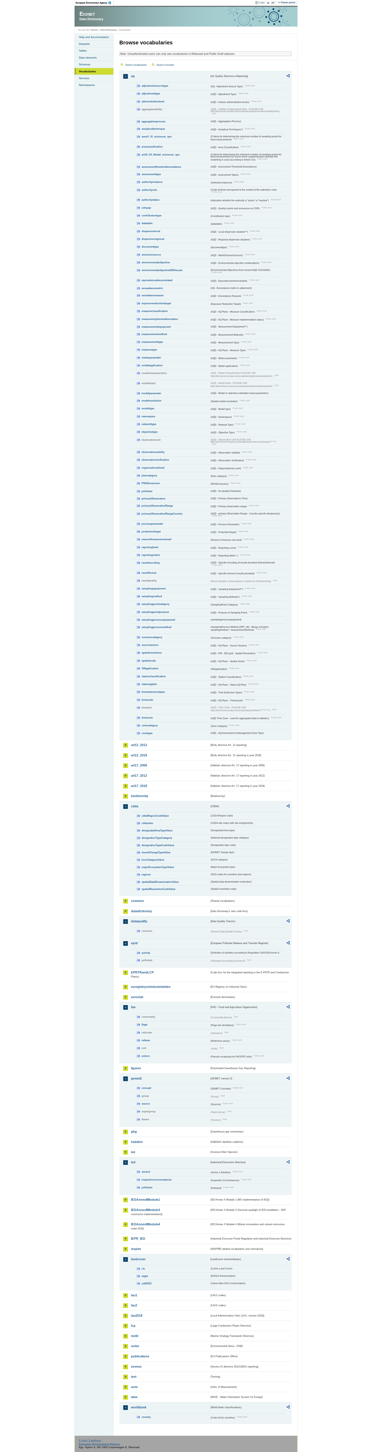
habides (137, 1142)
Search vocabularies (136, 65)
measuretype (149, 349)
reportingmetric (151, 555)
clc (143, 1268)
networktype (149, 424)
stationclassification (154, 676)
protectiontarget (151, 531)
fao (133, 1007)
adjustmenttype (151, 93)
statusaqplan (149, 684)
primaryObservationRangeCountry (162, 513)
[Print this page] (269, 3)
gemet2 (136, 1078)
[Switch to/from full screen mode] (274, 3)
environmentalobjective (156, 262)
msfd (134, 1336)
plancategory (149, 475)
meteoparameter (151, 357)
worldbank (138, 1407)
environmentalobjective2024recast (162, 270)
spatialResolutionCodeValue (158, 889)
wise (134, 1397)
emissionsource (151, 254)
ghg (134, 1131)
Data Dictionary (108, 30)
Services (84, 78)
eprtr (134, 943)
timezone (147, 717)
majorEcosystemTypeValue (158, 867)
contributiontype (151, 215)
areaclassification (152, 146)
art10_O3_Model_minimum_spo (161, 154)
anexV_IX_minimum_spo (157, 136)
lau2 (134, 1305)
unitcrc (146, 1056)
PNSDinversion (151, 483)
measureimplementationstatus (160, 319)
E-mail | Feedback (90, 1440)
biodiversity (139, 796)
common (137, 901)
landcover (138, 1259)
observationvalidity (153, 452)
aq (133, 76)
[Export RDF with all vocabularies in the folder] (288, 76)
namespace (148, 416)
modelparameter (151, 393)
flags (144, 1024)
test (133, 1376)
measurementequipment (156, 326)
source (146, 1103)
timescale (147, 699)
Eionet (94, 30)
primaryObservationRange (157, 505)
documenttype (150, 246)
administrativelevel (153, 101)
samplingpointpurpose (155, 612)
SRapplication (150, 668)
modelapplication (152, 365)
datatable (147, 223)
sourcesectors (150, 645)
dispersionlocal (151, 231)
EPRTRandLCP (142, 972)
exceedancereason (153, 295)
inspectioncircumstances (157, 1179)
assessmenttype (151, 174)
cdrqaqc (146, 207)
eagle (145, 1276)
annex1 (146, 1171)
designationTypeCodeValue (158, 845)
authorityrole (149, 189)
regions (146, 874)
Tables (83, 50)
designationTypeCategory (157, 837)
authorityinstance (152, 182)
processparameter (152, 523)
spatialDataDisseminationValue (160, 881)
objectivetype (150, 431)
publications (140, 1356)
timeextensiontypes (153, 691)
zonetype (147, 733)
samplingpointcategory (155, 604)
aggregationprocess (153, 121)
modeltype (148, 408)
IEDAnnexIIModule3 (145, 1210)
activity (146, 952)
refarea (146, 1040)
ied (133, 1162)
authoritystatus (150, 199)
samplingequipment (154, 588)
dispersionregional (153, 239)
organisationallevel (153, 467)
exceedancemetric (152, 288)
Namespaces (87, 84)
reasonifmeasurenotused (156, 539)
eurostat (137, 997)
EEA (95, 3)
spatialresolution (152, 652)
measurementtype (152, 341)
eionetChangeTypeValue (156, 852)
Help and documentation (94, 37)
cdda (134, 806)
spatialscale (149, 660)
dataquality (139, 921)
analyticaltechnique (153, 128)
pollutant (147, 491)
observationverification (155, 459)
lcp (133, 1325)
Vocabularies (87, 71)
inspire (136, 1249)
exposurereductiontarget (156, 303)
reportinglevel (150, 547)
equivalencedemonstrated (157, 280)
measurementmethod (154, 334)
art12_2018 (139, 755)
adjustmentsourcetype (155, 85)
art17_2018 (139, 786)
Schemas (84, 64)
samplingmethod (152, 596)
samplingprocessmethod (156, 627)
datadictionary (141, 911)
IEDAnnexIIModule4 (145, 1224)
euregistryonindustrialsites (150, 986)
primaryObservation (153, 498)
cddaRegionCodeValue (155, 815)
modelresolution (151, 400)
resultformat (149, 572)
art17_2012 (139, 775)
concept (146, 1088)
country (146, 1417)
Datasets (84, 43)
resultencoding (151, 562)
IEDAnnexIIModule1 (145, 1199)
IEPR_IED (138, 1238)
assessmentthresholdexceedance (161, 166)
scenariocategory (152, 637)
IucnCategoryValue (153, 859)
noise (135, 1346)
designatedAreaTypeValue (157, 830)
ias (133, 1152)
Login (262, 2)
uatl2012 (147, 1283)
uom (134, 1387)
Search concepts (165, 65)
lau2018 (136, 1315)
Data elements (88, 57)
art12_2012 (139, 745)
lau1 (134, 1295)
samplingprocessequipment (158, 619)
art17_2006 (139, 765)
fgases (136, 1068)
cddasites (147, 823)
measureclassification (155, 311)
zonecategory (150, 725)
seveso (136, 1366)
